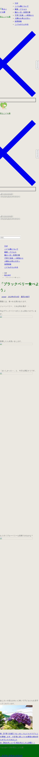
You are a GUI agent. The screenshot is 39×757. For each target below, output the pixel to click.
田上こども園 (5, 17)
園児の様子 (25, 297)
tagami (3, 297)
